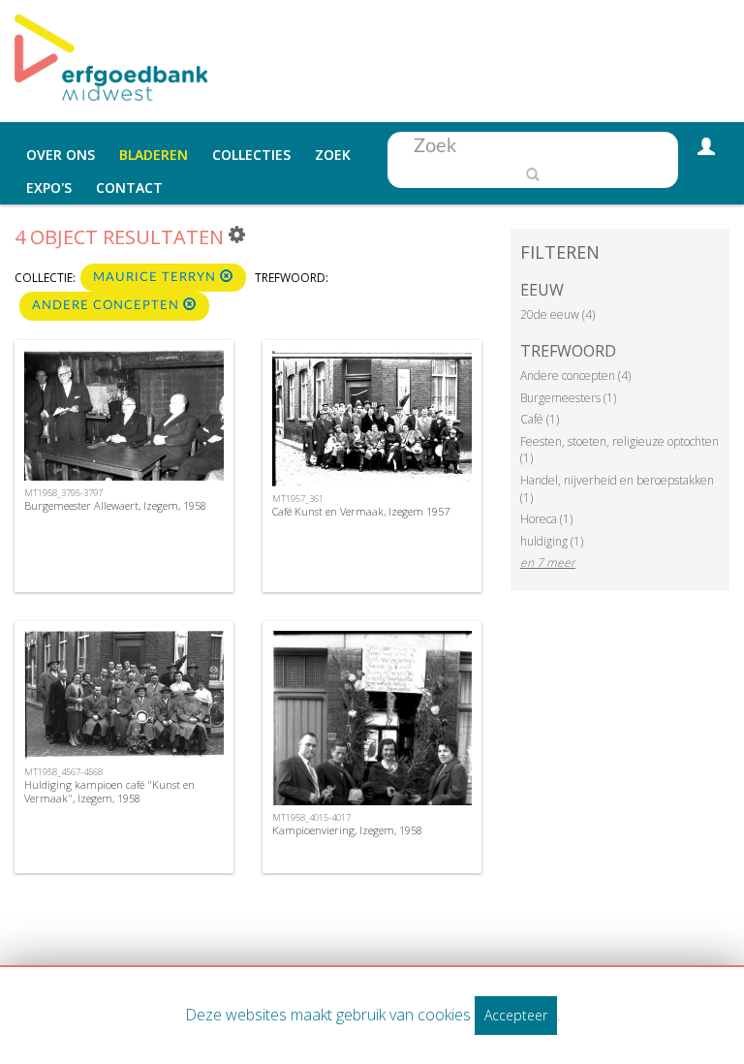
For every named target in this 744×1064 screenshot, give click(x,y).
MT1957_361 (298, 498)
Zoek (333, 154)
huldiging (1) (551, 541)
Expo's (49, 187)
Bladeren (153, 154)
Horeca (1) (546, 519)
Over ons (60, 154)
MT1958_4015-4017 (311, 817)
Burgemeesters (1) (568, 398)
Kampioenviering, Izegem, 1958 (347, 830)
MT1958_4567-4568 (63, 772)
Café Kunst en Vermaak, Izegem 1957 (361, 511)
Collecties (251, 154)
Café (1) (539, 419)
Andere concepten (107, 305)
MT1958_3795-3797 (63, 492)
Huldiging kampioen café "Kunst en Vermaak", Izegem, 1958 (109, 790)
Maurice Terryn (156, 277)
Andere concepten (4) (575, 375)
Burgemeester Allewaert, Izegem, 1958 (115, 505)
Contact (129, 187)
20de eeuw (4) (557, 314)
